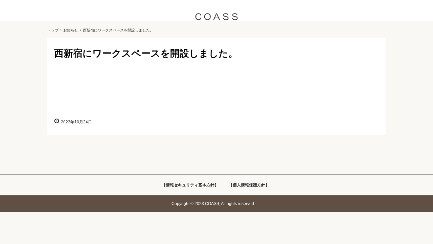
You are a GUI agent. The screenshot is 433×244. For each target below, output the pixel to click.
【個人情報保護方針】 (249, 185)
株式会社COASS (216, 18)
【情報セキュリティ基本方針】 (190, 185)
